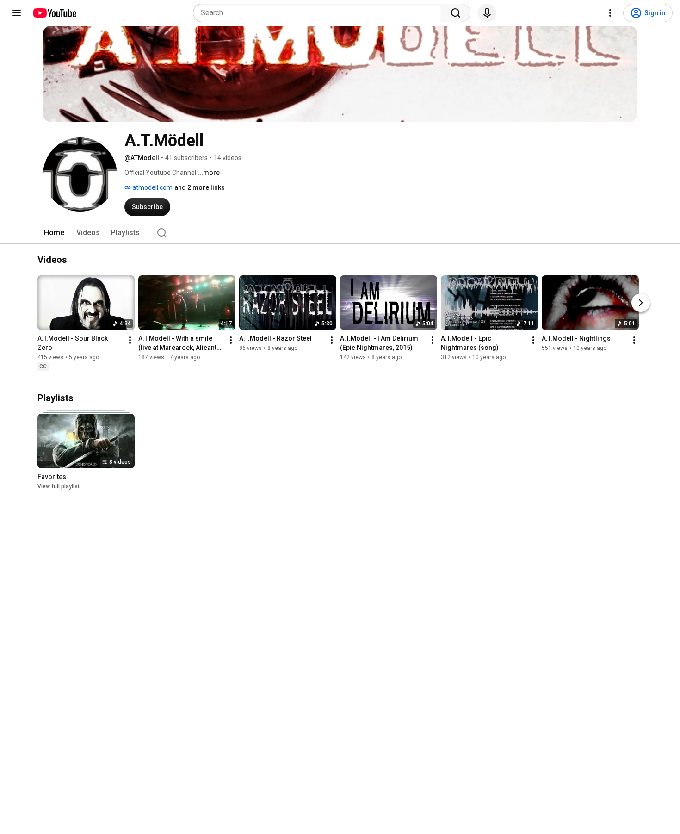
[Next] (640, 302)
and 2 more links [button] (199, 187)
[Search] (455, 13)
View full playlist (58, 486)
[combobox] (320, 13)
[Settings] (610, 13)
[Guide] (16, 13)
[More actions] (130, 340)
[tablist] (340, 233)
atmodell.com (152, 187)
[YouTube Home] (54, 13)
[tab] (54, 233)
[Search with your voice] (487, 13)
